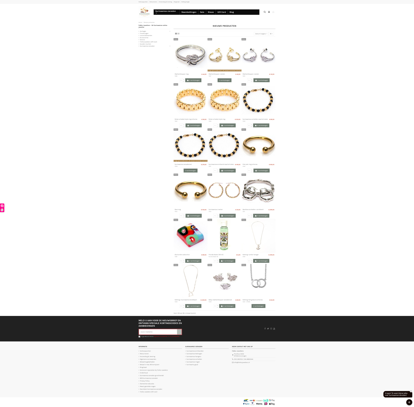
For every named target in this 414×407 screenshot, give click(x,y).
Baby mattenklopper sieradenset (220, 300)
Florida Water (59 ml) (216, 255)
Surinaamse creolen (216, 209)
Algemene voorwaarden (148, 359)
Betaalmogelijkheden (147, 362)
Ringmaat (177, 2)
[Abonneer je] (179, 332)
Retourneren (153, 2)
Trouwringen (144, 33)
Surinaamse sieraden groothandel (152, 375)
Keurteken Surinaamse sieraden (151, 389)
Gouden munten (145, 44)
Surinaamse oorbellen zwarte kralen (255, 119)
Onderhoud (144, 373)
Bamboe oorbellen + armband (253, 209)
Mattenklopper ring (181, 74)
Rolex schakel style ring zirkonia (186, 119)
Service (142, 40)
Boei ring (178, 209)
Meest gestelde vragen (148, 386)
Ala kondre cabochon (182, 255)
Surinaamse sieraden (147, 46)
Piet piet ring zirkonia (250, 164)
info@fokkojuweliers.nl (242, 362)
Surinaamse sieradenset (183, 164)
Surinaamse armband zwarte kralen (221, 164)
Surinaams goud (192, 365)
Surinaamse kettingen (194, 354)
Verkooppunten (143, 2)
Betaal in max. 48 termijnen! (149, 365)
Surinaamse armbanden (195, 351)
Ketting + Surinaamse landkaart (186, 300)
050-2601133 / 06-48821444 (243, 359)
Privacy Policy (145, 381)
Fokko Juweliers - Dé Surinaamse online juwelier (153, 26)
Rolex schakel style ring (217, 119)
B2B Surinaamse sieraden (149, 378)
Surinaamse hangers (194, 356)
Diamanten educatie (147, 384)
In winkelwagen (194, 80)
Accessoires (144, 38)
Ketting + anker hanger (251, 255)
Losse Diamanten (146, 35)
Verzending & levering (165, 2)
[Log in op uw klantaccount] (269, 12)
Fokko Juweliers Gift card (148, 392)
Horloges (143, 31)
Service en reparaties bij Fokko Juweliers (154, 370)
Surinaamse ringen (193, 362)
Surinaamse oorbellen (194, 359)
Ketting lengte (185, 2)
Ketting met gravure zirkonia (253, 300)
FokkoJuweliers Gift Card (148, 42)
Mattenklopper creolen (217, 74)
